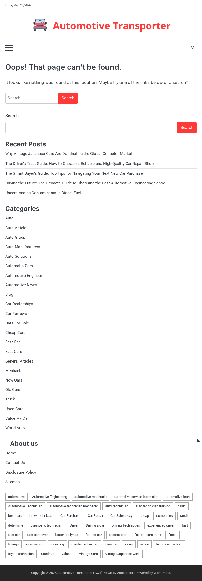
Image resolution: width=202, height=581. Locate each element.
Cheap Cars (15, 332)
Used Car (47, 554)
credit (184, 516)
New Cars (13, 380)
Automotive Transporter (112, 25)
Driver (74, 525)
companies (164, 516)
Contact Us (15, 462)
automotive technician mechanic (73, 506)
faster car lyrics (66, 535)
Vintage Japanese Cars (122, 554)
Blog (9, 294)
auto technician (116, 506)
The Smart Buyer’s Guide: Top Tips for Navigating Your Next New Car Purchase (74, 173)
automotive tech (178, 497)
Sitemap (12, 481)
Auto (9, 218)
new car (111, 544)
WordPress (162, 573)
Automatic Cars (19, 265)
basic (182, 506)
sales (129, 544)
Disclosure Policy (20, 472)
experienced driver (160, 525)
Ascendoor (125, 573)
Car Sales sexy (121, 516)
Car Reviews (16, 313)
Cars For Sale (17, 323)
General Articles (19, 361)
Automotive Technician (25, 506)
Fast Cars (13, 351)
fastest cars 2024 (148, 535)
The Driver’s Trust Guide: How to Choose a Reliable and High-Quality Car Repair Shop (79, 163)
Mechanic (13, 370)
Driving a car (95, 525)
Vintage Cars (88, 554)
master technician (84, 544)
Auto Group (15, 237)
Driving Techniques (126, 525)
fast (185, 525)
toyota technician (21, 554)
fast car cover (37, 535)
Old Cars (12, 389)
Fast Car (12, 342)
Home (10, 453)
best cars (15, 516)
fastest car (93, 535)
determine (15, 525)
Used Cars (14, 409)
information (34, 544)
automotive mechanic (90, 497)
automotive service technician (136, 497)
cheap (144, 516)
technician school (169, 544)
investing (57, 544)
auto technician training (152, 506)
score (144, 544)
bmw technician (41, 516)
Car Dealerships (19, 304)
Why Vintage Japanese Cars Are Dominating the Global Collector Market (68, 153)
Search (12, 115)
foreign (13, 544)
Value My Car (17, 418)
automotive (16, 497)
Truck (10, 399)
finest (172, 535)
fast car (14, 535)
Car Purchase (70, 516)
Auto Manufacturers (22, 246)
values (67, 554)
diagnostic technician (46, 525)
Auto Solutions (18, 256)
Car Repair (95, 516)
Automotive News (21, 285)
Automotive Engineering (49, 497)
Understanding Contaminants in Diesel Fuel (43, 193)
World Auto (15, 427)
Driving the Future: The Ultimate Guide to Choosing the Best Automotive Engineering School (85, 183)
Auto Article (15, 228)
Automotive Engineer (23, 275)
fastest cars (118, 535)
